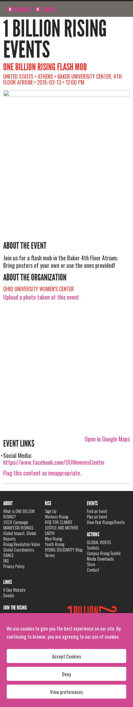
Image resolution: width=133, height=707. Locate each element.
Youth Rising (54, 544)
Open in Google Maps (107, 439)
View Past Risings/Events (106, 522)
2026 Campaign (15, 522)
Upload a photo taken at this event (41, 297)
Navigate (22, 10)
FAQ (6, 560)
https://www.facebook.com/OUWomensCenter (54, 462)
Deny (66, 674)
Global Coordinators (18, 549)
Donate (8, 595)
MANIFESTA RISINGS (18, 527)
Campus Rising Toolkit (104, 553)
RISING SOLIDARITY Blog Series (63, 552)
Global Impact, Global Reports (19, 536)
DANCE (8, 555)
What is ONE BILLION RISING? (19, 514)
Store (91, 564)
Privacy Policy (14, 566)
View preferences (66, 691)
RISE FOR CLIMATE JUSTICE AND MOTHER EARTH (61, 527)
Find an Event (97, 511)
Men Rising (53, 538)
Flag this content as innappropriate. (42, 473)
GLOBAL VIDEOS (99, 542)
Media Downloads (100, 558)
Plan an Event (97, 516)
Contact (93, 569)
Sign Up (48, 10)
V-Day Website (14, 590)
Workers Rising (56, 516)
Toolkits (93, 547)
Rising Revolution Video (21, 544)
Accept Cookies (66, 656)
